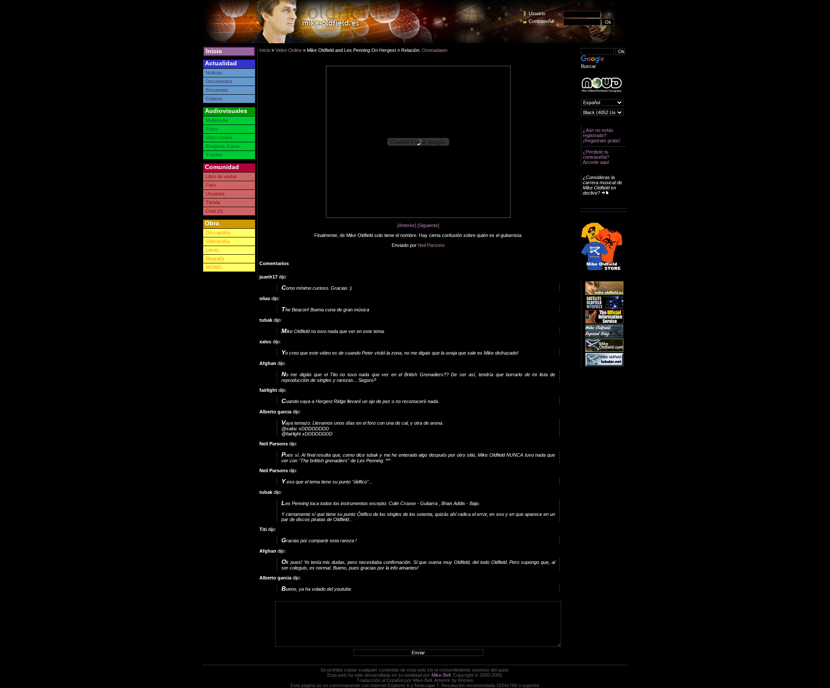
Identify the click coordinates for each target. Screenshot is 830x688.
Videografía (218, 241)
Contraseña (541, 21)
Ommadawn (434, 50)
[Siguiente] (428, 225)
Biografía (215, 258)
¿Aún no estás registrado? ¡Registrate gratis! (601, 135)
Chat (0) (214, 211)
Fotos (212, 128)
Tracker (214, 154)
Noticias (214, 72)
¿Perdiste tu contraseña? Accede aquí (596, 157)
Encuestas (217, 90)
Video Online (219, 137)
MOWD (213, 267)
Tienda (213, 202)
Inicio (214, 51)
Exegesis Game (222, 146)
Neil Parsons (431, 245)
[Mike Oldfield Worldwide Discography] (601, 85)
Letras (212, 250)
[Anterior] (406, 225)
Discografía (218, 232)
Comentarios (274, 263)
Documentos (219, 81)
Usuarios (215, 193)
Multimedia (217, 120)
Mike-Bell (440, 675)
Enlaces (214, 98)
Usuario (537, 13)
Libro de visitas (221, 176)
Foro (211, 185)
